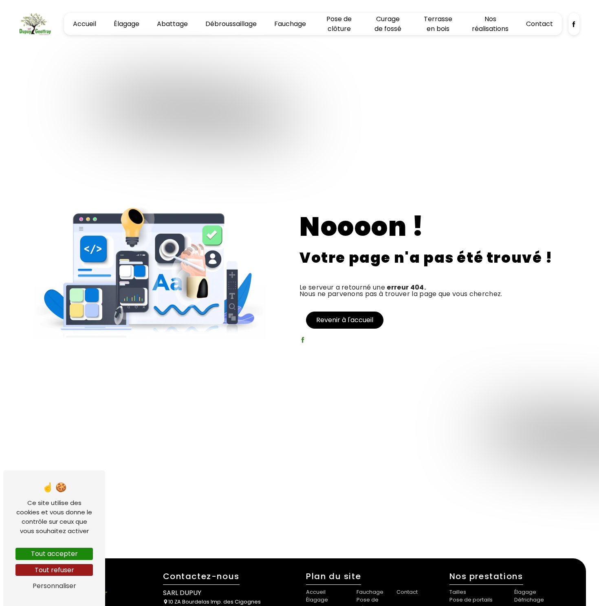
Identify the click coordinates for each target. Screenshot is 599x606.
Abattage (172, 24)
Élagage (126, 24)
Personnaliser (54, 586)
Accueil (84, 24)
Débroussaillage (231, 24)
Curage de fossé (387, 23)
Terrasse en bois (438, 23)
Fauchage (290, 24)
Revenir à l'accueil (344, 320)
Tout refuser (54, 570)
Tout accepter (54, 553)
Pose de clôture (339, 23)
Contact (539, 24)
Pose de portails (471, 599)
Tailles (457, 591)
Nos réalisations (490, 23)
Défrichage (529, 599)
